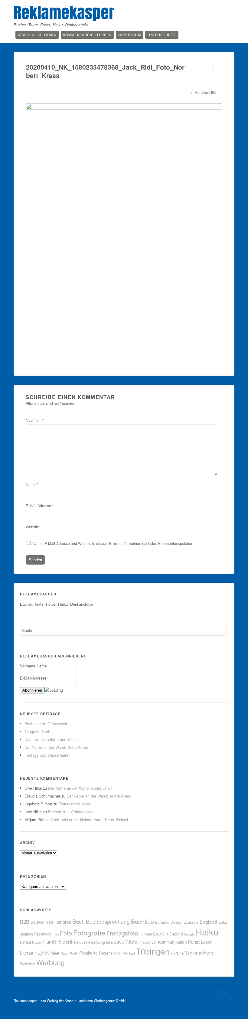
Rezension (108, 953)
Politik (74, 953)
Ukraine (177, 953)
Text (132, 953)
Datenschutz (162, 34)
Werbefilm (27, 963)
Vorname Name (33, 666)
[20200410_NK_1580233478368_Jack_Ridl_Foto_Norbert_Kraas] (124, 107)
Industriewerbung (90, 942)
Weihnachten (199, 952)
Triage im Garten (39, 731)
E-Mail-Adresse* (34, 678)
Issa (109, 942)
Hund (48, 942)
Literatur (28, 952)
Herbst (25, 942)
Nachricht (35, 420)
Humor (37, 942)
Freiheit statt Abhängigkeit (70, 811)
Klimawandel (146, 942)
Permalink (207, 66)
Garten (160, 933)
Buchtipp (142, 921)
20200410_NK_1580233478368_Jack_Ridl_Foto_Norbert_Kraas (105, 71)
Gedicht (176, 934)
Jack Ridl (124, 941)
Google (189, 934)
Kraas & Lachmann (37, 34)
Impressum (129, 34)
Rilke (123, 952)
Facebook (42, 934)
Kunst (194, 942)
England (208, 921)
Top (224, 992)
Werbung (50, 962)
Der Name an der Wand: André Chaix (56, 747)
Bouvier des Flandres (51, 922)
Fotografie (89, 932)
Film (56, 934)
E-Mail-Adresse (40, 505)
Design (176, 922)
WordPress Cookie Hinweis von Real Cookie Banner (56, 1015)
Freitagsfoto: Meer (74, 804)
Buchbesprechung (108, 921)
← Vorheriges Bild (203, 92)
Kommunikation (172, 942)
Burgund (162, 922)
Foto (66, 933)
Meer (55, 953)
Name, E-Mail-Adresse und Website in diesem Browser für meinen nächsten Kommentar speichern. (114, 543)
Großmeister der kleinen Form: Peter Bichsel (89, 819)
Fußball (145, 933)
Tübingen (153, 951)
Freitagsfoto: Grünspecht (45, 723)
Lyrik (43, 952)
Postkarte (88, 952)
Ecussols (191, 922)
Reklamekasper (64, 13)
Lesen (207, 942)
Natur (64, 953)
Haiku (207, 931)
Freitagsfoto (122, 933)
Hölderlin (65, 941)
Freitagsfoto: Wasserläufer (47, 755)
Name (32, 484)
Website (32, 526)
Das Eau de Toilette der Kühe (50, 739)
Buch (78, 921)
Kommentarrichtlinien (87, 34)
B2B (24, 921)
